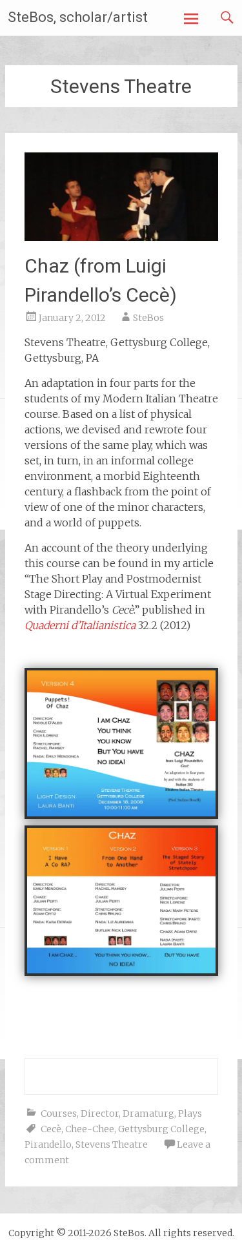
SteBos (148, 318)
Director (100, 1113)
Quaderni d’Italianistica (80, 625)
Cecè (51, 1129)
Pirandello (48, 1144)
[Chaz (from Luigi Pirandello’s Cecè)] (121, 237)
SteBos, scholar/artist (78, 17)
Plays (190, 1113)
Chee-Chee (89, 1129)
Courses (59, 1113)
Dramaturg (148, 1113)
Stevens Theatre (112, 1144)
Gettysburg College (161, 1129)
